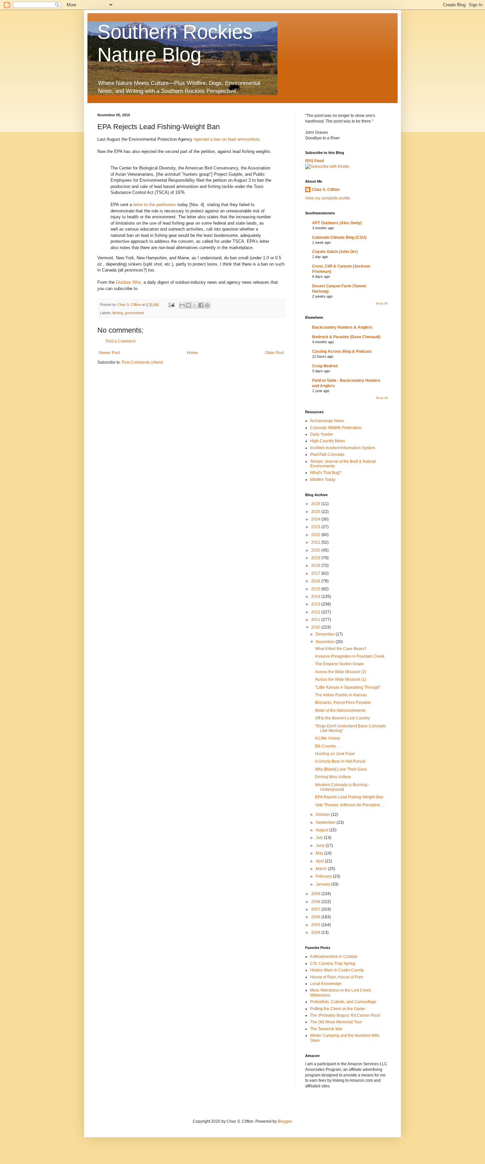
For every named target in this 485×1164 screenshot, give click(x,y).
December (326, 634)
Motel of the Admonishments (340, 710)
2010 (316, 627)
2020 (316, 550)
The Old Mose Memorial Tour (336, 1022)
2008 (316, 901)
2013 (316, 604)
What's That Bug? (325, 472)
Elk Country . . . (328, 746)
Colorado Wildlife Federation (336, 427)
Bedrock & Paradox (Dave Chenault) (346, 337)
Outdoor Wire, (129, 282)
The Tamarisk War (326, 1029)
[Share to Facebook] (201, 305)
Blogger (285, 1121)
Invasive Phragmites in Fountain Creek (349, 656)
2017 (316, 573)
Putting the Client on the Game (337, 1008)
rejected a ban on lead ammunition (226, 139)
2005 (316, 925)
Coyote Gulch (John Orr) (335, 251)
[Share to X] (194, 305)
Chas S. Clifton (326, 189)
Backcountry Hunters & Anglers (342, 327)
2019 (316, 558)
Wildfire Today (323, 479)
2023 (316, 527)
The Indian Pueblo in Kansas (341, 695)
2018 (316, 565)
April (320, 861)
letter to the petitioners (154, 204)
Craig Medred (325, 366)
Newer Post (109, 352)
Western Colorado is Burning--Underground (342, 787)
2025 (316, 511)
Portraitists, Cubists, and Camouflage (343, 1002)
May (320, 853)
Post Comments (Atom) (142, 362)
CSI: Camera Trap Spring (332, 963)
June (321, 845)
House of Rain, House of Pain (336, 977)
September (326, 822)
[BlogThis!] (188, 305)
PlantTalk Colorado (327, 454)
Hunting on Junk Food (335, 753)
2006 (316, 917)
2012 (316, 612)
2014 (316, 596)
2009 (316, 893)
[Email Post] (171, 305)
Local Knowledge (325, 983)
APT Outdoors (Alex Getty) (337, 223)
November (326, 641)
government (134, 313)
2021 (316, 542)
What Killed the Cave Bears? (341, 648)
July (320, 837)
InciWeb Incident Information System (342, 448)
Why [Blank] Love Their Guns (341, 769)
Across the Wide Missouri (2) (340, 672)
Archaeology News (327, 420)
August (322, 830)
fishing (118, 313)
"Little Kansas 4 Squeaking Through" (348, 687)
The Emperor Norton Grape (339, 664)
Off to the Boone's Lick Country (342, 718)
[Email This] (182, 305)
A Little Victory (327, 738)
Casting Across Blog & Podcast (342, 351)
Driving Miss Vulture (333, 777)
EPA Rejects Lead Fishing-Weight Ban (349, 797)
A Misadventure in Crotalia (333, 956)
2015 (316, 589)
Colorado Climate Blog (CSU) (339, 237)
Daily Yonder (321, 434)
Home (192, 352)
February (324, 876)
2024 (316, 519)
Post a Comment (120, 341)
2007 (316, 909)
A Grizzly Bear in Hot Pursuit (340, 761)
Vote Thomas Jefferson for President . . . (350, 805)
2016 (316, 581)
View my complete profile (327, 198)
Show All (382, 303)
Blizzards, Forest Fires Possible (343, 702)
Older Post (274, 352)
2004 (316, 932)
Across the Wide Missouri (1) (340, 679)
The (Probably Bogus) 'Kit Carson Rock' (345, 1015)
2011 (316, 619)
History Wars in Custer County (337, 970)
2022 (316, 534)
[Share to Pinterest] (207, 305)
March (322, 868)
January (323, 884)
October (323, 814)
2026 (316, 503)
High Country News (327, 441)
